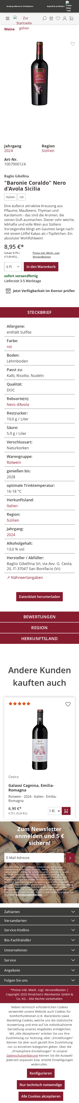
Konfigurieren (41, 1073)
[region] (39, 739)
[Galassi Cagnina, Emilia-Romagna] (39, 740)
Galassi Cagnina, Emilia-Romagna (31, 787)
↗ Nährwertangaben (25, 577)
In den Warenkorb (41, 266)
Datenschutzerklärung (29, 894)
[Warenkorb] (71, 18)
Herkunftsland (39, 638)
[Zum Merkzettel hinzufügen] (73, 44)
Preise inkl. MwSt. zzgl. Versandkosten (46, 255)
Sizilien (48, 150)
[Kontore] (51, 18)
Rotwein (14, 462)
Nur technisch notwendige (41, 1084)
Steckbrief (39, 312)
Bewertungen (39, 617)
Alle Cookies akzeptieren (40, 1096)
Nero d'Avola (18, 404)
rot (9, 346)
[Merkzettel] (58, 18)
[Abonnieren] (70, 858)
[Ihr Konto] (64, 18)
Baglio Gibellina (16, 176)
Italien (12, 505)
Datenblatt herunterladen (39, 596)
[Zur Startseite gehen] (24, 23)
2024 (8, 150)
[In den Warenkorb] (66, 811)
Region (39, 627)
